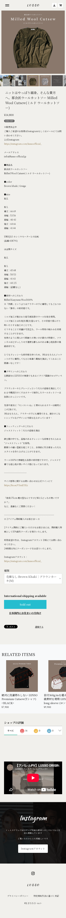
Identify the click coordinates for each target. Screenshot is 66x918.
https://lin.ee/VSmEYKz (16, 485)
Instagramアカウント (33, 848)
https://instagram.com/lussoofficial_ (23, 143)
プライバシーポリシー (17, 896)
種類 (6, 570)
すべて (10, 730)
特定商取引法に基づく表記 (46, 896)
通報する (39, 627)
